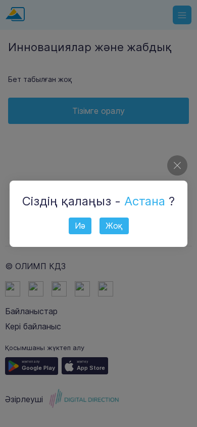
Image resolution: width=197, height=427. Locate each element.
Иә (80, 226)
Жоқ (114, 226)
